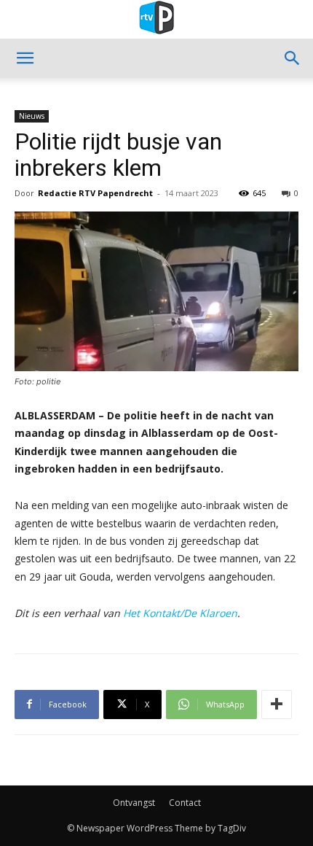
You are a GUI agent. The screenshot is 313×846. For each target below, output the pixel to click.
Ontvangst (134, 802)
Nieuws (31, 116)
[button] (24, 58)
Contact (185, 802)
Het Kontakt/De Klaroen (180, 613)
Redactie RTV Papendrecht (95, 192)
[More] (276, 704)
